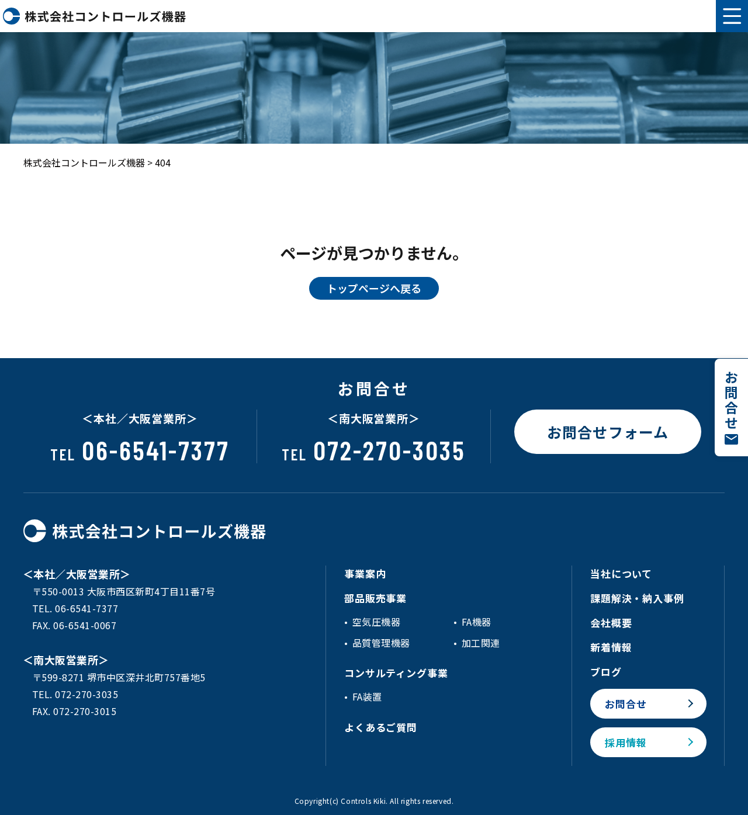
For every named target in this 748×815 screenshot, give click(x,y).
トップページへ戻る (374, 288)
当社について (621, 573)
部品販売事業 (375, 598)
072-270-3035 (374, 449)
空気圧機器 (376, 622)
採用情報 (625, 742)
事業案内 (365, 573)
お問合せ (625, 703)
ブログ (606, 671)
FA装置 (367, 696)
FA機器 (476, 622)
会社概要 (611, 622)
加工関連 (481, 643)
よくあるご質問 (380, 727)
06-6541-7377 (140, 449)
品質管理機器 (381, 643)
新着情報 (611, 647)
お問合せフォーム (608, 431)
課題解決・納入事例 (637, 598)
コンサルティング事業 (396, 672)
